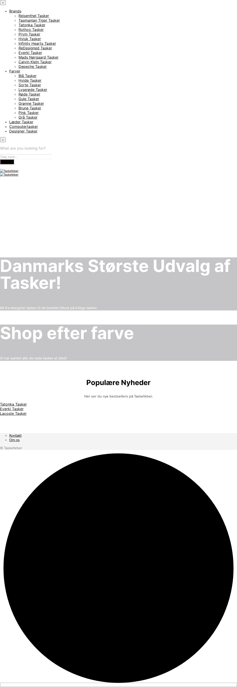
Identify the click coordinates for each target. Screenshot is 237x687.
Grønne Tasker (31, 103)
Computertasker (23, 126)
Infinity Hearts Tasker (37, 43)
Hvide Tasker (30, 80)
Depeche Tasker (33, 66)
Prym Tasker (29, 34)
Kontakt (15, 435)
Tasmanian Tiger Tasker (39, 20)
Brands (15, 11)
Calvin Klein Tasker (35, 62)
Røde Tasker (29, 94)
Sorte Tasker (30, 85)
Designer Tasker (23, 131)
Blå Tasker (28, 75)
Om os (14, 439)
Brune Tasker (30, 108)
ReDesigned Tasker (35, 48)
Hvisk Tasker (30, 38)
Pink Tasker (29, 112)
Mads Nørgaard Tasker (39, 57)
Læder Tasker (21, 122)
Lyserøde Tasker (33, 89)
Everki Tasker (30, 52)
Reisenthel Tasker (34, 15)
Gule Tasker (29, 98)
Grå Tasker (28, 117)
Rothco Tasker (31, 29)
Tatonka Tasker (32, 25)
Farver (14, 71)
